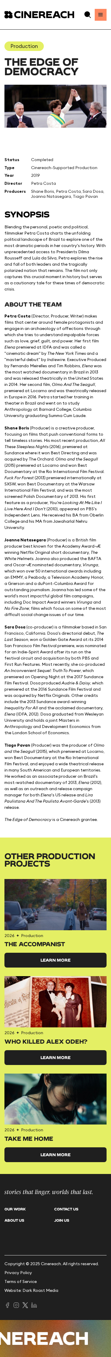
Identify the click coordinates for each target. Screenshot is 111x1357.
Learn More (55, 960)
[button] (87, 14)
